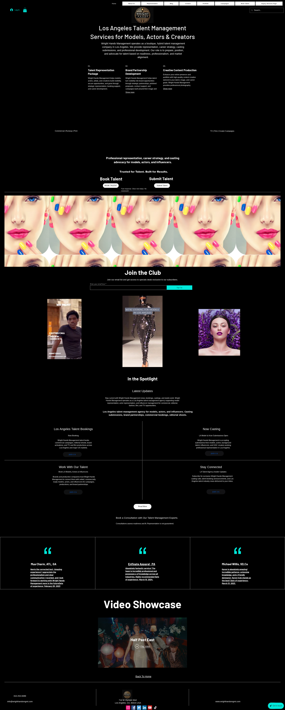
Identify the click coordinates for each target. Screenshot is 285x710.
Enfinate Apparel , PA (141, 564)
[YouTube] (150, 707)
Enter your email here (97, 284)
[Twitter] (139, 707)
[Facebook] (133, 707)
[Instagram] (128, 707)
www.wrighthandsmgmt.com (227, 701)
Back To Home (143, 676)
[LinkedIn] (144, 707)
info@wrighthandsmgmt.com (20, 701)
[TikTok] (155, 707)
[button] (25, 10)
